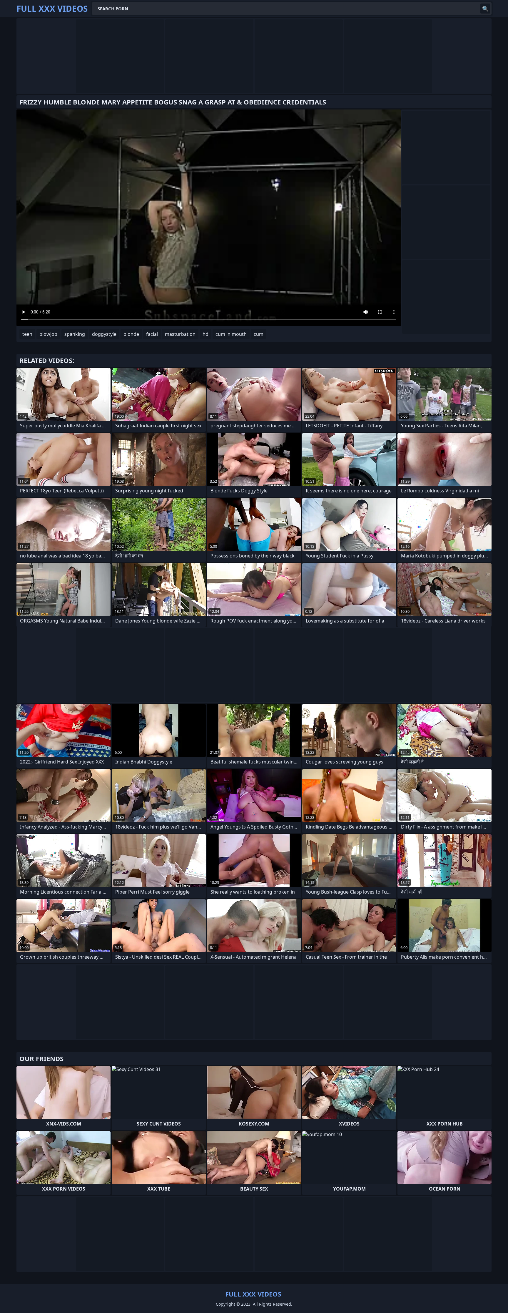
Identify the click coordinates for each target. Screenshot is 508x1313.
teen (27, 334)
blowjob (48, 334)
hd (205, 334)
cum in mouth (231, 334)
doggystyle (104, 334)
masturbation (180, 334)
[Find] (485, 9)
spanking (74, 334)
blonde (131, 334)
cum (258, 334)
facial (152, 334)
